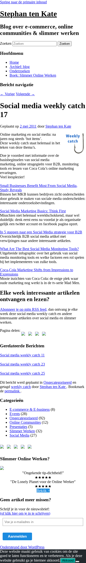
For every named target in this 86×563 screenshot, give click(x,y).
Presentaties (18, 427)
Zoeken (5, 43)
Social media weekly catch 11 (22, 355)
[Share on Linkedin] (45, 335)
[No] (77, 561)
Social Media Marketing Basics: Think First (33, 211)
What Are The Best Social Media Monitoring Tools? (39, 249)
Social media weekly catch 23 (22, 364)
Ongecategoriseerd (57, 382)
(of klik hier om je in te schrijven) (25, 513)
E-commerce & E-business (30, 409)
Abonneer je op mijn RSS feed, (23, 309)
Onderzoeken (20, 71)
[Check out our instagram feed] (30, 447)
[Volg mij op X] (10, 447)
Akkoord (68, 560)
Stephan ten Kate (28, 13)
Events (15, 414)
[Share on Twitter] (31, 335)
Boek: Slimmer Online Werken (33, 75)
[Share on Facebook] (24, 335)
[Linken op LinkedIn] (17, 447)
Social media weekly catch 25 (22, 373)
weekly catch (21, 387)
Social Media (19, 435)
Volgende (25, 94)
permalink (13, 391)
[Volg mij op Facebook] (3, 447)
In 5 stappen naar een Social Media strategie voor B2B (41, 232)
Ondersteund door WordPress (22, 547)
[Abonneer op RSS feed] (24, 447)
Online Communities (25, 422)
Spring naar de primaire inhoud (23, 2)
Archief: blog (20, 67)
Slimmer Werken (22, 431)
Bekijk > (43, 491)
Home (14, 62)
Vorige (7, 94)
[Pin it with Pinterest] (38, 335)
